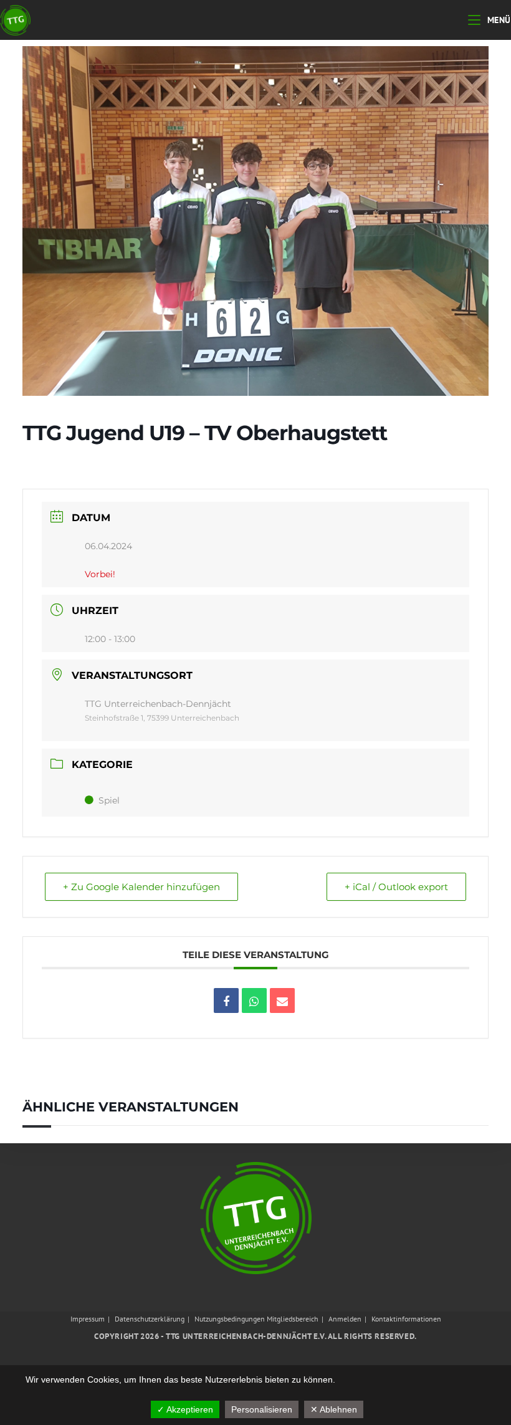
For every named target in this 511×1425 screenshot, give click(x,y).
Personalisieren (261, 1409)
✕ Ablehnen (333, 1409)
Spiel (109, 800)
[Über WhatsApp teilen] (254, 1000)
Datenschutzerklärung (149, 1318)
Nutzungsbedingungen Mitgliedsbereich (256, 1318)
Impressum (87, 1318)
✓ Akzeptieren (185, 1409)
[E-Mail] (282, 1000)
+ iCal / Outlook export (396, 887)
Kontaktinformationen (406, 1318)
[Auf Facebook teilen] (226, 1000)
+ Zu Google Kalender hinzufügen (141, 887)
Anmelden (344, 1318)
